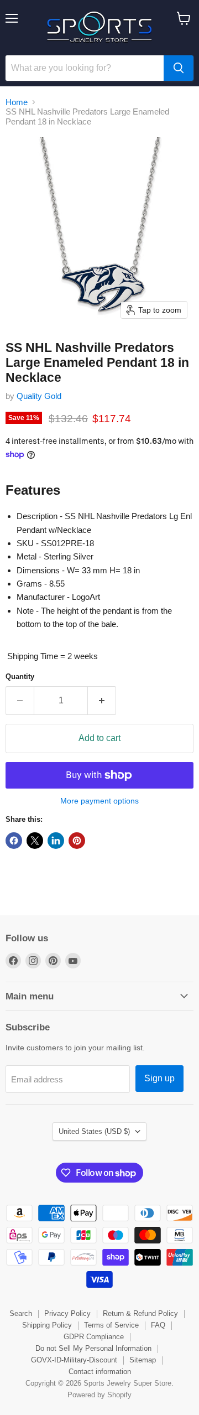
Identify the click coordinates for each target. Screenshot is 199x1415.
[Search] (178, 68)
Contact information (100, 1371)
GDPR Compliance (94, 1337)
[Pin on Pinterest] (77, 840)
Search (20, 1313)
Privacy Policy (67, 1313)
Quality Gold (39, 396)
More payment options (99, 800)
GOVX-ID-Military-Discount (74, 1360)
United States (94, 1131)
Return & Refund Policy (140, 1313)
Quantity (20, 676)
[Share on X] (35, 840)
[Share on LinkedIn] (56, 840)
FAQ (158, 1325)
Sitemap (142, 1360)
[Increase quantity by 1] (102, 700)
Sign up (159, 1078)
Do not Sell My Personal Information (93, 1348)
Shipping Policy (47, 1325)
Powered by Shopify (99, 1395)
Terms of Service (111, 1325)
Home (17, 102)
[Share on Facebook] (14, 840)
